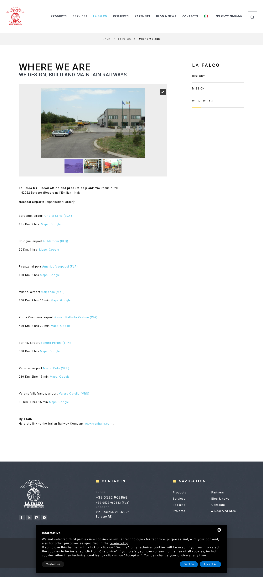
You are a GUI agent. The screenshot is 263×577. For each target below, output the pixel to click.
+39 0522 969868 (228, 16)
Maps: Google (51, 224)
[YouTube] (44, 517)
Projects (121, 16)
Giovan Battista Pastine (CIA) (76, 317)
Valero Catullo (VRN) (74, 393)
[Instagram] (37, 517)
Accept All (210, 564)
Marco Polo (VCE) (56, 368)
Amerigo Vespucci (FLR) (60, 266)
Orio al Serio (54, 215)
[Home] (15, 16)
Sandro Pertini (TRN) (56, 343)
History (198, 76)
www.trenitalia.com (98, 423)
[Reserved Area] (252, 16)
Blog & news (166, 16)
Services (80, 16)
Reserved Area (225, 511)
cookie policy (119, 543)
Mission (198, 88)
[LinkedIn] (29, 517)
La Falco (100, 16)
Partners (142, 16)
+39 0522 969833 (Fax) (112, 502)
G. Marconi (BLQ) (55, 241)
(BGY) (68, 215)
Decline (189, 564)
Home (107, 39)
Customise (53, 564)
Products (59, 16)
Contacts (190, 16)
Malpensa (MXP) (53, 292)
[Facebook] (22, 517)
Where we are (203, 101)
